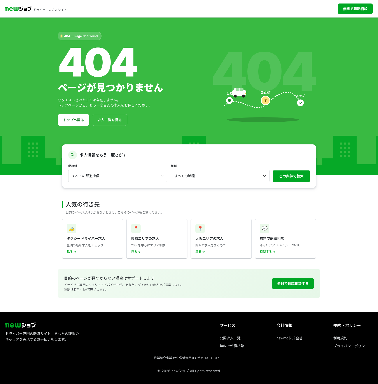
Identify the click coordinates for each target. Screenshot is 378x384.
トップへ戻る (73, 120)
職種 (174, 166)
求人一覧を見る (109, 120)
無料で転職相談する (293, 283)
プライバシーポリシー (350, 346)
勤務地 (72, 166)
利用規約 (340, 338)
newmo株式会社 (289, 338)
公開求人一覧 (230, 338)
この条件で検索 (291, 176)
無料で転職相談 (355, 9)
